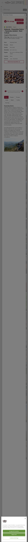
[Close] (25, 518)
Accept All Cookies (14, 531)
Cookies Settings (14, 538)
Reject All (14, 534)
